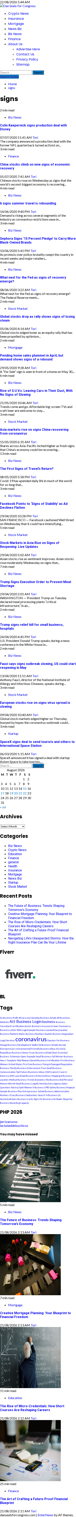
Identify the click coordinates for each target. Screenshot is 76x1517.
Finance (14, 39)
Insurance (16, 18)
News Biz (15, 28)
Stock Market (18, 308)
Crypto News (18, 13)
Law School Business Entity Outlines (33, 1075)
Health (12, 866)
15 (25, 788)
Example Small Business (39, 1056)
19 (11, 793)
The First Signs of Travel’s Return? (27, 469)
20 (16, 793)
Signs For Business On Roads (48, 1099)
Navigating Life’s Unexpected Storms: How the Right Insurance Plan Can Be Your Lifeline (41, 940)
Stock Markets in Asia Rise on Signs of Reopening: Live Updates (29, 545)
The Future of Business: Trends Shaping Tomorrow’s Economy (36, 908)
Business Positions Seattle (39, 1034)
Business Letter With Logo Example (18, 1030)
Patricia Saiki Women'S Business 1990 (30, 1087)
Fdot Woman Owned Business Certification (38, 1060)
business (48, 1022)
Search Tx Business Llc (49, 1095)
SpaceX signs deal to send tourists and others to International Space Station (37, 744)
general (13, 862)
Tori (35, 137)
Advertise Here (28, 49)
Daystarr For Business (58, 1040)
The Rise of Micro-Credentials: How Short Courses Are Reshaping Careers (37, 924)
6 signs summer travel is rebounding (28, 203)
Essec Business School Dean (43, 1052)
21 (20, 793)
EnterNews (45, 1515)
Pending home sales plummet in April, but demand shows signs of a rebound (31, 357)
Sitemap (23, 64)
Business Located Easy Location (51, 1030)
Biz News (15, 34)
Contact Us (25, 54)
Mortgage (16, 23)
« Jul (3, 807)
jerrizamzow (8, 1122)
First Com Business (32, 1064)
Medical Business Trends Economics (27, 1079)
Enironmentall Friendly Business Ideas (36, 1048)
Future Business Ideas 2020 (35, 1072)
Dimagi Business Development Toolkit (19, 1045)
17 (2, 793)
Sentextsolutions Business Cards (16, 1099)
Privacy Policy (27, 59)
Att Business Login (26, 1021)
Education (15, 854)
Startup (13, 733)
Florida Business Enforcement (25, 1068)
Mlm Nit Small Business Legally (23, 1083)
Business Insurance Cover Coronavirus (51, 1026)
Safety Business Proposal (62, 1087)
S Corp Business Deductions (23, 1095)
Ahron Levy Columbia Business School (37, 1017)
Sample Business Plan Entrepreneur (18, 1091)
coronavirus (31, 1038)
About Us (15, 44)
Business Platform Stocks (12, 1034)
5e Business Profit (9, 1017)
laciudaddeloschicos (14, 1125)
